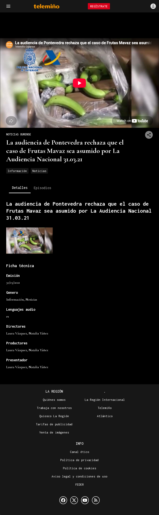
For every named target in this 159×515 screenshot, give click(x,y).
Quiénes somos (54, 399)
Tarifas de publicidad (54, 424)
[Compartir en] (149, 135)
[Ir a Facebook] (63, 500)
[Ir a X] (74, 500)
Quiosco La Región (54, 416)
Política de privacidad (79, 460)
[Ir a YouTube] (85, 500)
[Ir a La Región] (51, 6)
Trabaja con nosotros (54, 408)
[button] (8, 6)
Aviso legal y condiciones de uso (79, 476)
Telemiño (105, 408)
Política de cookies (79, 468)
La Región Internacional (105, 399)
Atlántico (105, 416)
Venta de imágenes (54, 432)
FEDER (79, 484)
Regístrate (99, 6)
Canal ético (79, 452)
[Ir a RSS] (96, 500)
